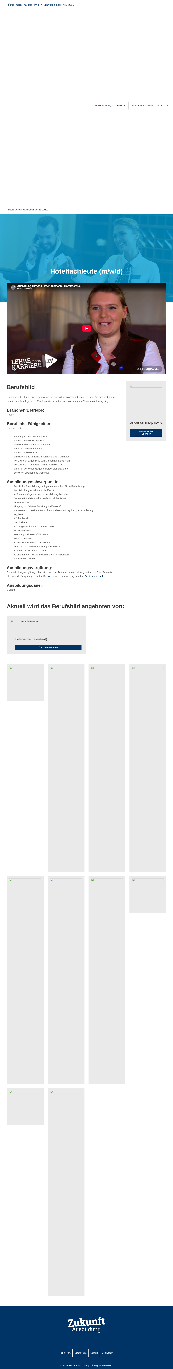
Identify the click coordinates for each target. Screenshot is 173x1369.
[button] (146, 433)
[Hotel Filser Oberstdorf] (66, 980)
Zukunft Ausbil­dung (102, 105)
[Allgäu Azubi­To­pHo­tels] (146, 401)
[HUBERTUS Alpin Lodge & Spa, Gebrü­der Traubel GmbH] (25, 980)
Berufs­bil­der (121, 105)
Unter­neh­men (137, 105)
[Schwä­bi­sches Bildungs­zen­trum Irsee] (148, 894)
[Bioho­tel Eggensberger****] (107, 980)
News (150, 105)
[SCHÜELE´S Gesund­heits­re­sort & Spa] (148, 767)
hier (49, 576)
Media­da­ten (162, 105)
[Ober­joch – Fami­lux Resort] (25, 1106)
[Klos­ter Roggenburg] (66, 1192)
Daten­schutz (80, 1353)
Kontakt (94, 1353)
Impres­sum (65, 1353)
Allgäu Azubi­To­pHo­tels (146, 423)
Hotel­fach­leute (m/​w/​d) (31, 639)
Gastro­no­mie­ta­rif (94, 576)
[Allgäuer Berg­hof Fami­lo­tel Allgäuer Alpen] (66, 767)
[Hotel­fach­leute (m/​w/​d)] (28, 628)
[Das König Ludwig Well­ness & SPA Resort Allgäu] (107, 767)
